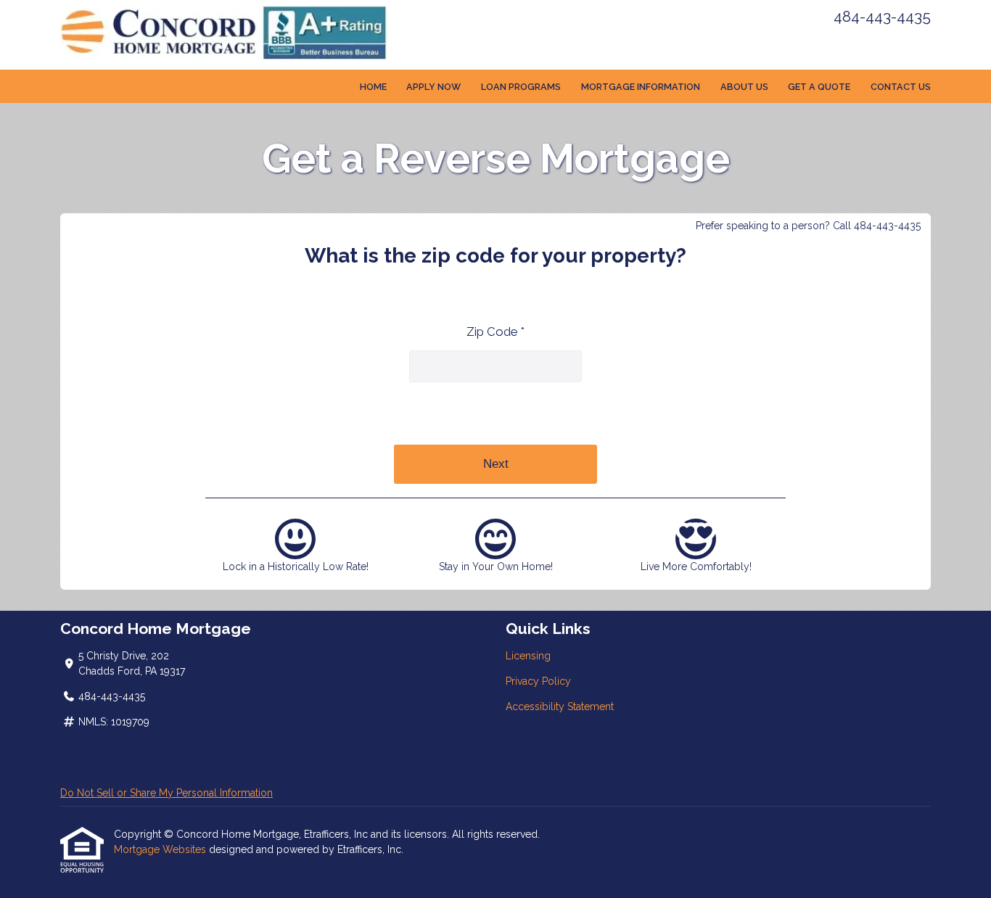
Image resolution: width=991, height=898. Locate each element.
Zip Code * (495, 331)
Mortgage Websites (161, 849)
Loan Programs (521, 86)
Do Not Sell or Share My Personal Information (166, 793)
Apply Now (433, 86)
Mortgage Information (640, 86)
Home (373, 86)
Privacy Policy (538, 681)
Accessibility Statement (560, 706)
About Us (744, 86)
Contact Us (901, 86)
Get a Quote (819, 86)
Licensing (528, 656)
